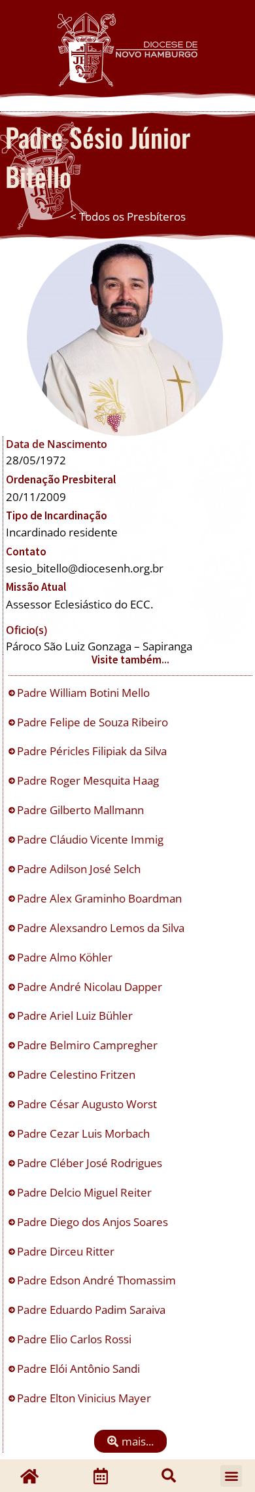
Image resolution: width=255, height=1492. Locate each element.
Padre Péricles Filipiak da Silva (93, 750)
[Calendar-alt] (100, 1475)
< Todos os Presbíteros (128, 216)
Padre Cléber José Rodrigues (91, 1162)
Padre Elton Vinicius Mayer (85, 1398)
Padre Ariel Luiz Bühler (76, 1015)
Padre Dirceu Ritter (67, 1251)
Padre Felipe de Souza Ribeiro (94, 722)
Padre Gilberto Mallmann (81, 809)
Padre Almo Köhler (66, 957)
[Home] (29, 1475)
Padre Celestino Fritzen (77, 1074)
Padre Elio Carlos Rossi (75, 1339)
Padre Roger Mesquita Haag (89, 780)
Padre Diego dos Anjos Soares (94, 1221)
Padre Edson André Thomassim (97, 1280)
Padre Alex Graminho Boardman (100, 898)
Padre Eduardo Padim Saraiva (92, 1309)
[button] (130, 1441)
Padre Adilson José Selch (80, 868)
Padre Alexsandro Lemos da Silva (102, 927)
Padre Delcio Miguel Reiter (85, 1192)
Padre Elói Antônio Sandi (80, 1368)
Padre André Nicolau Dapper (91, 986)
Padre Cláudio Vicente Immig (91, 839)
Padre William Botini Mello (84, 692)
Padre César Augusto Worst (88, 1103)
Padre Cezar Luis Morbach (84, 1133)
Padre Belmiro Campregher (88, 1045)
